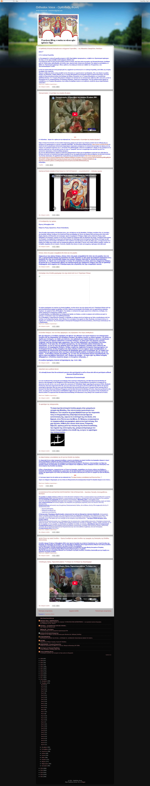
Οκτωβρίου (44, 747)
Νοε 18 (43, 709)
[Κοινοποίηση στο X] (56, 87)
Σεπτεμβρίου (45, 749)
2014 (41, 770)
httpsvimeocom (100, 144)
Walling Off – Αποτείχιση (47, 629)
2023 (41, 664)
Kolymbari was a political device (49, 369)
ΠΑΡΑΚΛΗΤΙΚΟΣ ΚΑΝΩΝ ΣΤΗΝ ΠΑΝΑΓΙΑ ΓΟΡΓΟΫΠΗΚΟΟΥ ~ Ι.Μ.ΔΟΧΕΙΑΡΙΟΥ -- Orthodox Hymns (70, 171)
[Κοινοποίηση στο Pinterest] (59, 87)
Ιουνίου (44, 755)
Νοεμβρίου (44, 683)
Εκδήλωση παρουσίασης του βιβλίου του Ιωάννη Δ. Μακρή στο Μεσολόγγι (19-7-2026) (60, 645)
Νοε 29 (43, 687)
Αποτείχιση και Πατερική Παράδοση (50, 648)
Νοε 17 (43, 711)
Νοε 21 (43, 703)
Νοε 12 (43, 722)
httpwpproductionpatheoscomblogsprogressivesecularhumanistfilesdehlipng (64, 160)
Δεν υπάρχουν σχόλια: (44, 86)
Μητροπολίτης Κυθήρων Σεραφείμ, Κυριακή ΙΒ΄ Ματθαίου (53, 641)
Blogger (83, 782)
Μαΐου (43, 757)
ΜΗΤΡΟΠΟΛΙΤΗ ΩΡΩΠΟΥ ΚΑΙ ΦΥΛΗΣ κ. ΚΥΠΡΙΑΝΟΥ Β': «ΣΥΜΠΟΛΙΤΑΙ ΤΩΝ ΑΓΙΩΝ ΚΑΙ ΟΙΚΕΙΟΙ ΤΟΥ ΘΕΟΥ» (66, 638)
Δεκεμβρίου (45, 681)
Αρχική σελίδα (74, 611)
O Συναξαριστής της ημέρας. (47, 221)
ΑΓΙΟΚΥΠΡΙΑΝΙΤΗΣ (45, 636)
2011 (41, 776)
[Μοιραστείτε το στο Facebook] (57, 87)
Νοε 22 (43, 701)
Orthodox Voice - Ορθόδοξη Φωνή (57, 7)
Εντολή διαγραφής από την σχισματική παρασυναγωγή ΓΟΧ (54, 630)
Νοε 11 (43, 724)
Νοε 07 (43, 732)
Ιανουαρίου (44, 765)
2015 (41, 768)
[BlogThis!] (54, 87)
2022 (41, 666)
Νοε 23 (43, 699)
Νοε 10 (43, 726)
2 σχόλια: (41, 485)
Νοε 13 (43, 719)
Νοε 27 (43, 691)
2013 (41, 772)
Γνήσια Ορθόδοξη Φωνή (46, 651)
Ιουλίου (44, 753)
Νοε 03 (43, 740)
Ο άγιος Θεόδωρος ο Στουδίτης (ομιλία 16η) (50, 649)
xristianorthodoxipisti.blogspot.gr (49, 633)
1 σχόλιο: (41, 165)
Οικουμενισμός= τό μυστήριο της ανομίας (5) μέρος (54, 93)
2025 (41, 660)
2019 (41, 673)
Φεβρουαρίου (45, 763)
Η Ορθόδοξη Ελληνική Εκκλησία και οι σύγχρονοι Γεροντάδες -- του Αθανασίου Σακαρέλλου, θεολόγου (70, 48)
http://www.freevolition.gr (47, 618)
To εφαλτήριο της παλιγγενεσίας (48, 404)
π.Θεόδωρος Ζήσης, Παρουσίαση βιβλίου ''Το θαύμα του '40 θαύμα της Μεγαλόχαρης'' (65, 562)
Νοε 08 (43, 730)
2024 (41, 662)
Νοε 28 (43, 689)
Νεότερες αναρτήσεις (45, 611)
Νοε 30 (43, 684)
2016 (41, 679)
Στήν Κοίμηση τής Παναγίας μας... (48, 627)
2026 (41, 658)
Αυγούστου (45, 751)
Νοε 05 (43, 736)
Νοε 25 (43, 695)
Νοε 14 (43, 717)
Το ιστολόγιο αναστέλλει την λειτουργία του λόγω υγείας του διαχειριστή (56, 653)
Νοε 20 (43, 705)
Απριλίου (44, 759)
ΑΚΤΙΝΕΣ (42, 640)
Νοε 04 (43, 738)
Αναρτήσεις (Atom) (49, 614)
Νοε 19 (43, 707)
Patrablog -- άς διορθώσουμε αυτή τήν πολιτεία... (53, 625)
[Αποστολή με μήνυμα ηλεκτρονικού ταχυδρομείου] (53, 87)
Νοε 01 (43, 744)
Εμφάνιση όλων (108, 654)
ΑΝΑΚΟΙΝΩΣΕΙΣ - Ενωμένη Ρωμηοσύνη (50, 644)
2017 (41, 677)
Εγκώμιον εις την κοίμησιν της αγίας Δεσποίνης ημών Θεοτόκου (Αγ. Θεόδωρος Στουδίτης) (60, 634)
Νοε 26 (43, 693)
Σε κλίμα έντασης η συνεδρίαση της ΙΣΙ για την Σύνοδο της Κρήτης (59, 457)
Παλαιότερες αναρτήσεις (103, 611)
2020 (41, 671)
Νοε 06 (43, 734)
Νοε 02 (43, 742)
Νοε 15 (43, 715)
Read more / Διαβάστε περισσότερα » (48, 84)
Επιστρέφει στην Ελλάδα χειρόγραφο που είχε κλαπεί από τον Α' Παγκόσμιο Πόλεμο (65, 273)
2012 (41, 774)
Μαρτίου (44, 761)
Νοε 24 (43, 697)
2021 (41, 668)
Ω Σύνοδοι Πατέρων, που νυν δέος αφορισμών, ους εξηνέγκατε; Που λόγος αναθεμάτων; (66, 332)
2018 (41, 675)
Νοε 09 (43, 728)
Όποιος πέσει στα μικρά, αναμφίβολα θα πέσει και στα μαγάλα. (58, 253)
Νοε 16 (43, 713)
